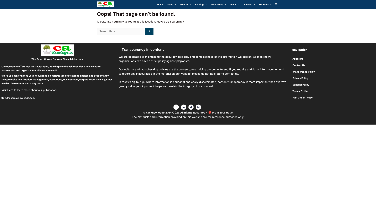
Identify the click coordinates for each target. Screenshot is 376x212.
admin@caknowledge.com (20, 97)
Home (160, 4)
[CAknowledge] (105, 4)
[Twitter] (176, 107)
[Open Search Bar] (276, 4)
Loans (233, 4)
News (170, 4)
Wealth (184, 4)
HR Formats (265, 4)
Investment (217, 4)
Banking (199, 4)
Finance (248, 4)
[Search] (149, 31)
